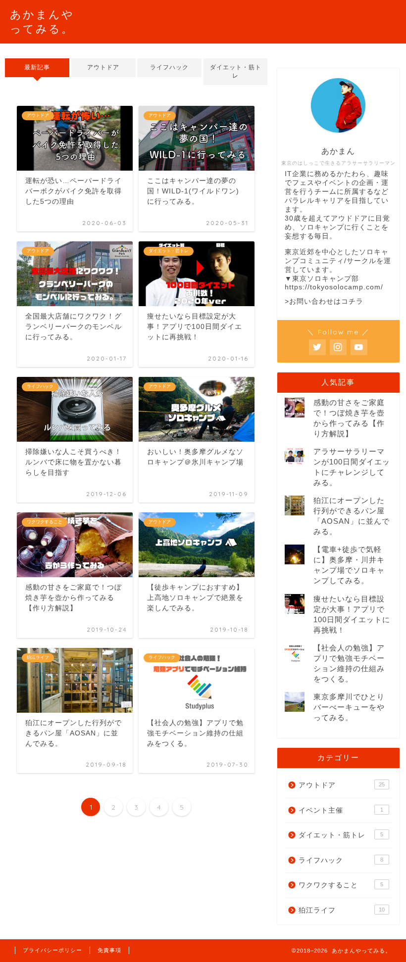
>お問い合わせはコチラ (324, 301)
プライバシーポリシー (52, 950)
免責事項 (109, 950)
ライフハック (169, 67)
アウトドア (103, 67)
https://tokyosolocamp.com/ (334, 287)
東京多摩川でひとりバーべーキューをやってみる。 (349, 707)
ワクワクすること (341, 885)
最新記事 (37, 67)
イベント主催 (341, 810)
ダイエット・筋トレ (235, 71)
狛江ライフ (342, 910)
